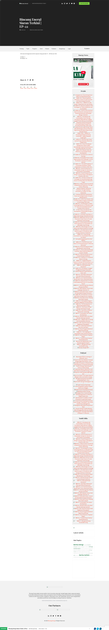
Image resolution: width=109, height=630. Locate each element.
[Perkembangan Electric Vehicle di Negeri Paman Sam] (83, 395)
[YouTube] (32, 88)
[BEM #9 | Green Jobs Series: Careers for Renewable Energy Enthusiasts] (83, 292)
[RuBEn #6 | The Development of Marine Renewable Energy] (83, 304)
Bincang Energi (51, 620)
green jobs (90, 553)
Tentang (21, 48)
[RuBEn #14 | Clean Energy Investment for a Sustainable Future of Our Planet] (83, 236)
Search (88, 48)
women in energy (84, 553)
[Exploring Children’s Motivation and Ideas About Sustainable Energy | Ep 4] (83, 370)
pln (85, 546)
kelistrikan (75, 553)
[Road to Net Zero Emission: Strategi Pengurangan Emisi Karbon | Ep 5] (83, 360)
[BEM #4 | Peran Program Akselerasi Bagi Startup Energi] (83, 329)
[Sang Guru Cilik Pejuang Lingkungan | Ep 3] (83, 373)
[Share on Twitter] (98, 629)
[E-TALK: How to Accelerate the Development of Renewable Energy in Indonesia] (83, 211)
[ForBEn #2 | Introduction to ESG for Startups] (83, 155)
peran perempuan (80, 557)
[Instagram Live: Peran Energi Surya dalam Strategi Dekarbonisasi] (83, 95)
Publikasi (54, 48)
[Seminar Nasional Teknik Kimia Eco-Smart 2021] (83, 272)
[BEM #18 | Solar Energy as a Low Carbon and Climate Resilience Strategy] (83, 227)
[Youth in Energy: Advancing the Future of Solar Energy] (83, 366)
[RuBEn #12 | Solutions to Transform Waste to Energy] (83, 258)
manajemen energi (85, 550)
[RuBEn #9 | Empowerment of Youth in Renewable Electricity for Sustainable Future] (83, 282)
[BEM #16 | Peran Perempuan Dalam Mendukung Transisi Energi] (83, 247)
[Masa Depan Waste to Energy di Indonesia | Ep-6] (83, 357)
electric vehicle (76, 550)
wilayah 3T (90, 548)
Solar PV (77, 555)
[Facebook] (21, 88)
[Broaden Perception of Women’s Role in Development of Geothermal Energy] (83, 363)
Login (69, 48)
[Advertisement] (45, 69)
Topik (27, 48)
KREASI (87, 546)
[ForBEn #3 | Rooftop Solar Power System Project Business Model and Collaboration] (83, 141)
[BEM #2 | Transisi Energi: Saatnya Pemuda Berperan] (83, 339)
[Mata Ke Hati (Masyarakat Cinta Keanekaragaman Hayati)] (83, 342)
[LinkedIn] (35, 88)
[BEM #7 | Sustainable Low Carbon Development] (83, 314)
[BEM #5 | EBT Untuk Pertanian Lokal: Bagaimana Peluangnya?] (83, 323)
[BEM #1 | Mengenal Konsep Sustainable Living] (83, 345)
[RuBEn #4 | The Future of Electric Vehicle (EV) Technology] (83, 311)
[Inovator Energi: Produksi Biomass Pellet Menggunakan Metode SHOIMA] (83, 409)
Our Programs (84, 3)
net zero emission (84, 548)
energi (85, 545)
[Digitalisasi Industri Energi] (83, 391)
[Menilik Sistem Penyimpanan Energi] (83, 389)
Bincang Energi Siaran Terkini (37, 29)
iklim (89, 551)
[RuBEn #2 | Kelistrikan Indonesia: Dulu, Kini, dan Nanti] (83, 326)
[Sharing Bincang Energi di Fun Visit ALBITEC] (83, 239)
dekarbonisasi (85, 551)
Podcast (47, 48)
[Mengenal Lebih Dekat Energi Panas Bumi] (83, 406)
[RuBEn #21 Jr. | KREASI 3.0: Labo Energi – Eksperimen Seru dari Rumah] (83, 103)
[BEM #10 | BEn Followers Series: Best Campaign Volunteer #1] (83, 289)
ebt (74, 555)
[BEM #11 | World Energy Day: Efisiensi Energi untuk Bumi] (83, 286)
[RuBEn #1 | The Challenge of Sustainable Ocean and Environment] (83, 332)
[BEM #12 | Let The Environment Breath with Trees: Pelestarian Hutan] (83, 278)
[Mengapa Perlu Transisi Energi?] (83, 393)
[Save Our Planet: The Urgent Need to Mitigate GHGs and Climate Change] (83, 376)
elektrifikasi (78, 551)
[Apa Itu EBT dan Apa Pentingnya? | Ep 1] (83, 382)
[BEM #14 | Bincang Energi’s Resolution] (83, 266)
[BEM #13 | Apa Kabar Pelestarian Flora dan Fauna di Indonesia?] (83, 275)
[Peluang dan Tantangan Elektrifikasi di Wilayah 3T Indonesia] (83, 412)
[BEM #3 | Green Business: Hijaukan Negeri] (83, 335)
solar (79, 553)
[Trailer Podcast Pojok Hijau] (83, 384)
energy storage (80, 546)
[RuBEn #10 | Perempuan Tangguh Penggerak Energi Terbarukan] (83, 269)
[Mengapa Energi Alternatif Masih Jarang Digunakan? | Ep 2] (83, 379)
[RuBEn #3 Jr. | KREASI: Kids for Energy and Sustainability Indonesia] (83, 320)
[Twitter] (25, 88)
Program (34, 48)
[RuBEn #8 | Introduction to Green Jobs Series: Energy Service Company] (83, 295)
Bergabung (62, 48)
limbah (85, 557)
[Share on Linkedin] (100, 629)
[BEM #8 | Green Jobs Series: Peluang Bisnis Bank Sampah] (83, 298)
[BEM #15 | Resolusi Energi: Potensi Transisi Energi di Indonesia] (83, 255)
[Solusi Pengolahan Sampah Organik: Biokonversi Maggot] (83, 387)
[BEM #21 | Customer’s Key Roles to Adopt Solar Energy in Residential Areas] (83, 215)
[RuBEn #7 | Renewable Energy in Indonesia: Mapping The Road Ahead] (83, 301)
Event (41, 48)
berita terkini (84, 555)
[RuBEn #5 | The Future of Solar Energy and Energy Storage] (83, 308)
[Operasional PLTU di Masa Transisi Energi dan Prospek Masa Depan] (83, 398)
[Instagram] (28, 88)
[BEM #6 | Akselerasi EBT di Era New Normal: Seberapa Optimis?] (83, 317)
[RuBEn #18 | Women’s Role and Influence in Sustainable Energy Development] (83, 151)
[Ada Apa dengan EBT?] (83, 347)
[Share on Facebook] (95, 629)
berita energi (78, 545)
